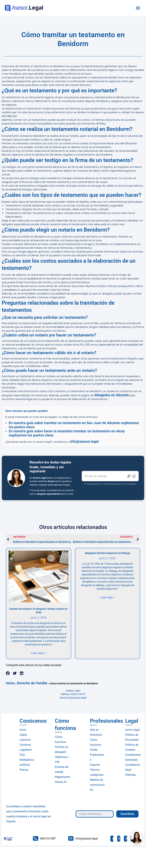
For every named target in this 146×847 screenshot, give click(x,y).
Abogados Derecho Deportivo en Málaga (107, 553)
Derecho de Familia (32, 683)
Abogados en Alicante (111, 395)
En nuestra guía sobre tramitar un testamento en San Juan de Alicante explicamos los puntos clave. (74, 425)
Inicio (10, 683)
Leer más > (38, 653)
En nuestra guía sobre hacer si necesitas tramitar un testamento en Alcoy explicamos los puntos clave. (67, 433)
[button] (138, 8)
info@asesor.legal (84, 441)
